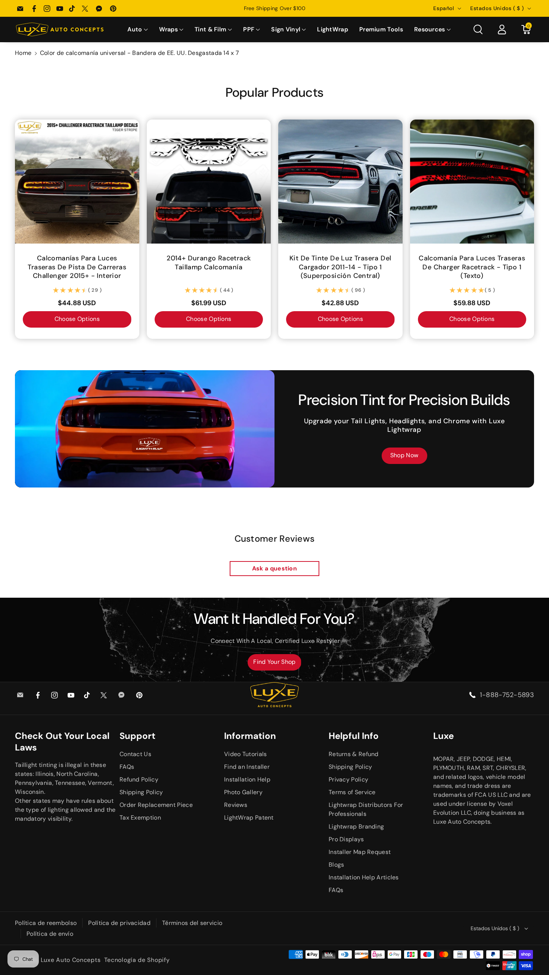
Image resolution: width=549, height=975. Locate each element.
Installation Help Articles (364, 877)
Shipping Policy (141, 792)
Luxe (443, 736)
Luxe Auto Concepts (71, 960)
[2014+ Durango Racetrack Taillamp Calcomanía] (209, 182)
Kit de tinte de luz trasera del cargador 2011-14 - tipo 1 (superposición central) (340, 267)
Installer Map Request (360, 852)
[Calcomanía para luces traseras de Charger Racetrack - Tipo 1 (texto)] (472, 182)
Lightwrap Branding (356, 826)
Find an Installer (247, 767)
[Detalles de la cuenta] (502, 29)
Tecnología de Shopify (137, 960)
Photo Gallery (243, 792)
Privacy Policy (348, 779)
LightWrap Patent (249, 817)
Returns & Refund (354, 754)
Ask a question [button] (274, 568)
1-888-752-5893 (507, 694)
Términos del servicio (192, 923)
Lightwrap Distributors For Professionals (366, 809)
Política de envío (50, 934)
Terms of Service (352, 792)
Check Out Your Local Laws (62, 741)
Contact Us (135, 754)
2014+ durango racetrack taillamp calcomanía (209, 262)
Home (23, 53)
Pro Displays (346, 839)
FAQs (127, 767)
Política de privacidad (119, 923)
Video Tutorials (245, 754)
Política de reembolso (46, 923)
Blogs (336, 865)
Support (137, 736)
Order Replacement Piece (156, 805)
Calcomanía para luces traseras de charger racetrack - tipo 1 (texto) (472, 267)
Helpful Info (354, 736)
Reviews (235, 805)
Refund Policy (139, 779)
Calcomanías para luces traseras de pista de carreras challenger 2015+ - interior (77, 267)
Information (250, 736)
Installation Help (247, 779)
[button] (137, 30)
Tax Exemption (140, 817)
